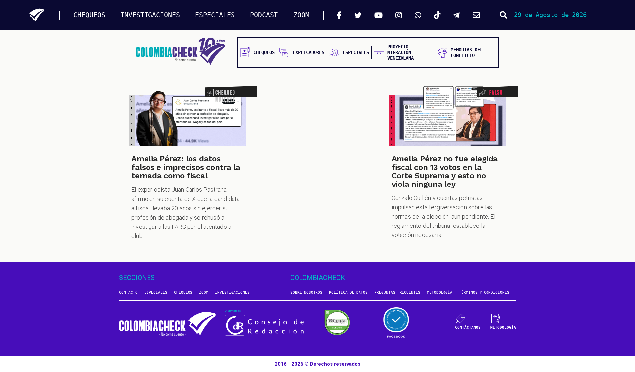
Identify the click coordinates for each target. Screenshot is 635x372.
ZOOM (301, 15)
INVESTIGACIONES (150, 15)
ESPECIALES (215, 15)
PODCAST (264, 15)
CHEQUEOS (89, 15)
